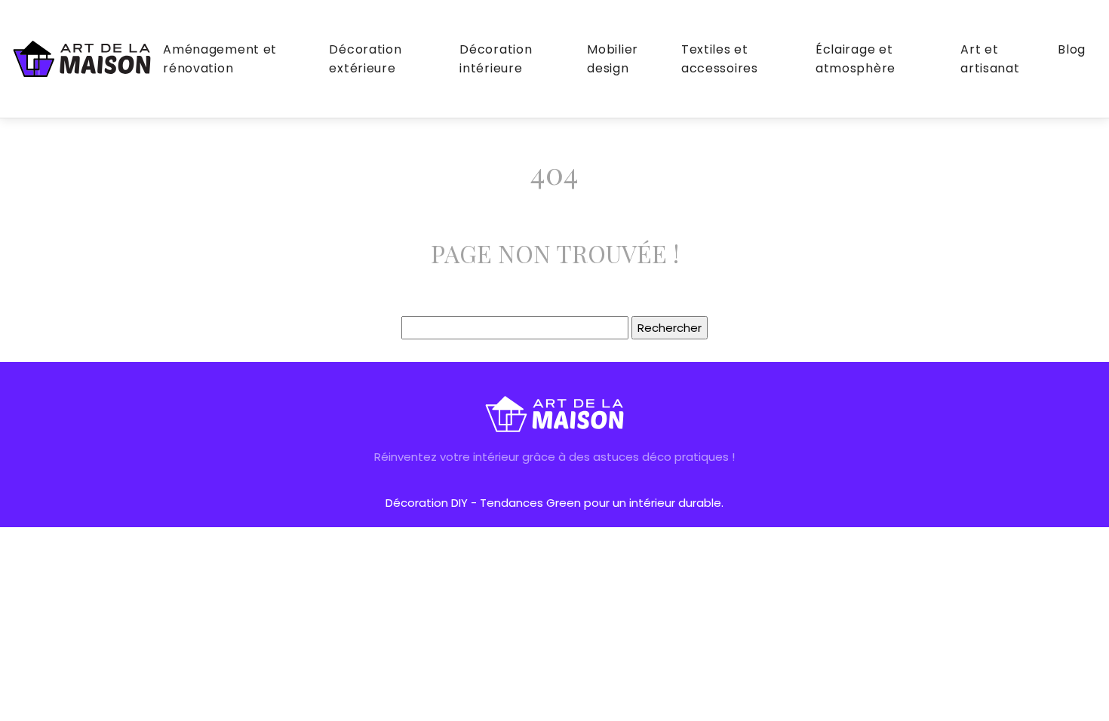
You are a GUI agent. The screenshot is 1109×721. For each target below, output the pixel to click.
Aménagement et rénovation (220, 59)
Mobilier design (612, 59)
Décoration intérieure (495, 59)
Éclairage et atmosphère (855, 59)
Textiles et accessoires (719, 59)
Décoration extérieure (365, 59)
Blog (1072, 49)
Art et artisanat (989, 59)
